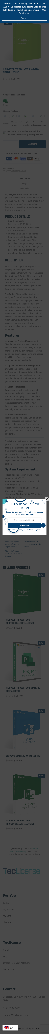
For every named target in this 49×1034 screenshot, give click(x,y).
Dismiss (24, 18)
